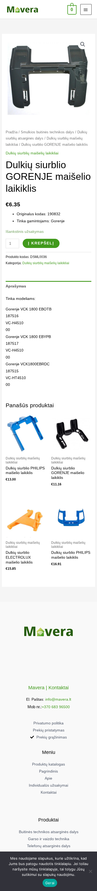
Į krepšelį (41, 243)
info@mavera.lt (58, 699)
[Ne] (90, 871)
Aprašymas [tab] (16, 286)
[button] (83, 44)
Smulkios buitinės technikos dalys (47, 132)
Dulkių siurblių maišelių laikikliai (32, 153)
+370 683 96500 (56, 707)
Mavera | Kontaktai (48, 687)
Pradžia (12, 132)
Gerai (49, 883)
